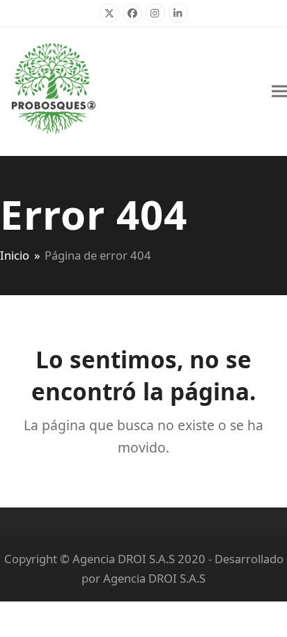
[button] (279, 91)
